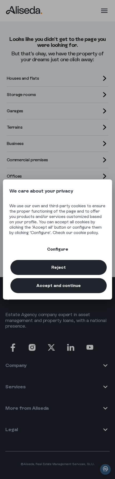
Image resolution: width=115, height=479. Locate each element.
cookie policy (86, 232)
